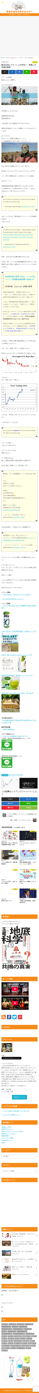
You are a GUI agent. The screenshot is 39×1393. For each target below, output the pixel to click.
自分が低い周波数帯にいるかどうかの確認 (23, 1235)
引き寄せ (17, 1341)
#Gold (20, 234)
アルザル (20, 1324)
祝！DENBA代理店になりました (13, 599)
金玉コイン (21, 1348)
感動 (32, 1341)
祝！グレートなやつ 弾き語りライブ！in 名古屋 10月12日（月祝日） (23, 1244)
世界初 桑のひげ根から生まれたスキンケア (15, 655)
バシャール (12, 1331)
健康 (34, 1336)
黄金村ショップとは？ (8, 1133)
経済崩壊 (13, 775)
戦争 (4, 1343)
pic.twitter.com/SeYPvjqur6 (11, 510)
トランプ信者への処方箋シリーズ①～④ (16, 1111)
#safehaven (7, 237)
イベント (29, 1324)
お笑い (5, 1324)
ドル (4, 1331)
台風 (22, 1338)
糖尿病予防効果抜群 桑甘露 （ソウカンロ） (16, 675)
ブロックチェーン (19, 1333)
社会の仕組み (15, 1345)
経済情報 (5, 775)
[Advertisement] (19, 36)
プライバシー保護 (7, 1138)
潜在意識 (32, 1343)
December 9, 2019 (18, 517)
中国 (4, 1336)
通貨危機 (20, 775)
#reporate (6, 239)
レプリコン (30, 1333)
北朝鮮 (11, 1338)
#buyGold (29, 234)
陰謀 (4, 1350)
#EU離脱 (6, 540)
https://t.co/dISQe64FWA (16, 540)
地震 (4, 1341)
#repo (20, 237)
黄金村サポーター (7, 1129)
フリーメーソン (7, 1333)
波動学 (17, 1343)
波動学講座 (5, 1136)
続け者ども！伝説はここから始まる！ (20, 14)
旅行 (10, 1343)
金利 (13, 1348)
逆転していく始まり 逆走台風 (22, 1268)
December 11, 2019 (9, 247)
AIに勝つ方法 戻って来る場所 (22, 1253)
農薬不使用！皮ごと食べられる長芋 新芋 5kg (16, 693)
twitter (3, 1142)
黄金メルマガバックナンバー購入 (12, 1131)
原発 (17, 1338)
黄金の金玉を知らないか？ (18, 1390)
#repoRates (14, 237)
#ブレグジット (31, 538)
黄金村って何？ (6, 1127)
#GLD (24, 234)
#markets (30, 237)
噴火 (29, 1338)
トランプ (27, 1329)
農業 (33, 1345)
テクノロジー (18, 1329)
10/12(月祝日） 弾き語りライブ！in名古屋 (16, 594)
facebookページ (6, 1140)
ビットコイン (22, 1331)
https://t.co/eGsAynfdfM (10, 234)
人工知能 (18, 1336)
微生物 (25, 1341)
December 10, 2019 (28, 206)
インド (15, 1326)
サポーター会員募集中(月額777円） (14, 736)
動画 (4, 1338)
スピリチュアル (7, 1329)
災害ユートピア (20, 1274)
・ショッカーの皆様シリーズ (10, 1114)
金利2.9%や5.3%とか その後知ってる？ (24, 1260)
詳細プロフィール (19, 1097)
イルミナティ (6, 1326)
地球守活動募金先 (9, 729)
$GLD (25, 237)
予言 (10, 1336)
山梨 (11, 1341)
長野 (28, 1348)
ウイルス (23, 1326)
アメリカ (12, 1324)
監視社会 (5, 1345)
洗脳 (24, 1343)
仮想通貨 (26, 1336)
